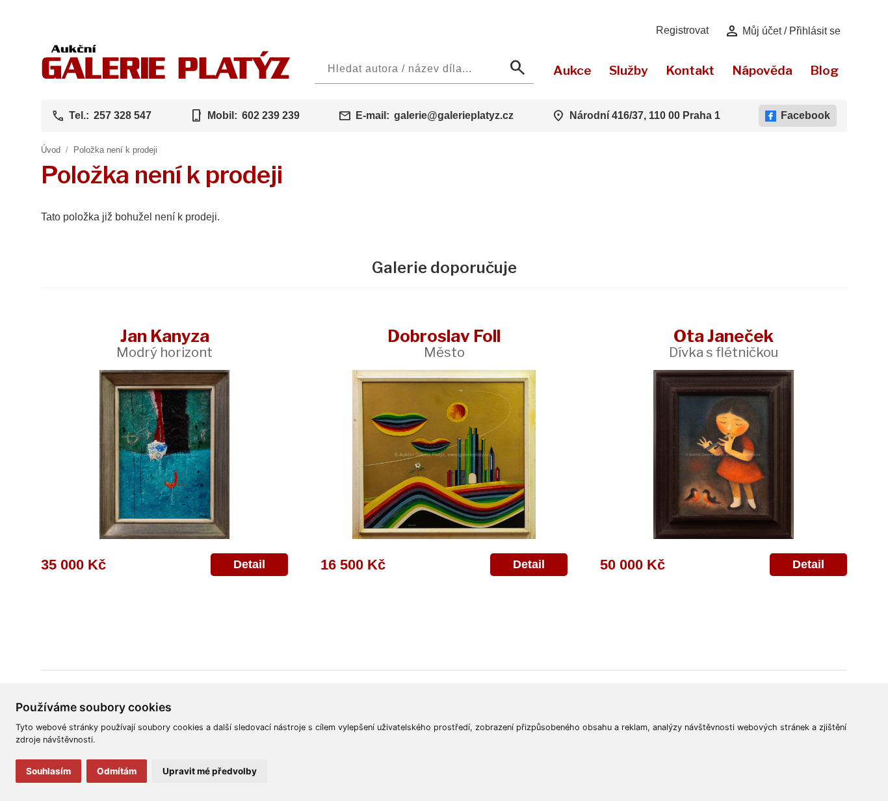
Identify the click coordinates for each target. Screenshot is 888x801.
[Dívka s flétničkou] (723, 454)
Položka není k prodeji (115, 150)
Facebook (805, 115)
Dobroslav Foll (444, 343)
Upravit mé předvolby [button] (210, 771)
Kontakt (690, 70)
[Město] (444, 454)
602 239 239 (271, 115)
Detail (249, 564)
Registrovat (682, 30)
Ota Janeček (723, 343)
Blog (824, 70)
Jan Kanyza (164, 343)
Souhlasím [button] (48, 771)
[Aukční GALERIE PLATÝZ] (166, 75)
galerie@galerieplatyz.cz (454, 115)
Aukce (572, 70)
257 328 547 (122, 115)
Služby (628, 70)
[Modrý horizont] (164, 454)
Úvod (50, 150)
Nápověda (762, 70)
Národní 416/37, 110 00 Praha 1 (644, 115)
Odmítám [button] (117, 771)
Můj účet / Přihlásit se (782, 31)
